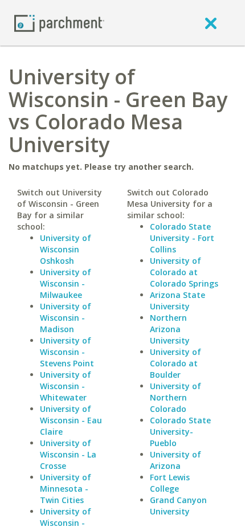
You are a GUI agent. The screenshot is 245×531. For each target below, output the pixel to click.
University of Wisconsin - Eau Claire (71, 420)
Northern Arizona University (170, 329)
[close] (210, 23)
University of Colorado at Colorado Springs (184, 272)
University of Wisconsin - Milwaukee (65, 283)
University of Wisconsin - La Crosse (68, 454)
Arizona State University (177, 300)
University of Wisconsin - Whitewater (65, 386)
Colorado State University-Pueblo (180, 431)
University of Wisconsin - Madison (65, 317)
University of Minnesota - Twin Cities (65, 488)
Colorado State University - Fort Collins (182, 238)
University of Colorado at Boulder (175, 363)
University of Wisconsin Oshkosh (65, 249)
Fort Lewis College (170, 483)
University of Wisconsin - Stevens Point (67, 352)
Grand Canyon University (178, 506)
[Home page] (59, 22)
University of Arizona (175, 460)
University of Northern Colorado (175, 397)
